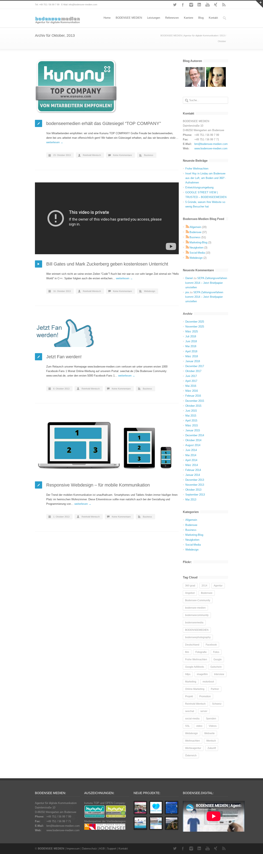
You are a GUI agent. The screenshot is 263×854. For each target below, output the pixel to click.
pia (187, 292)
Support (111, 848)
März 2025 (191, 331)
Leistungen (153, 17)
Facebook (183, 5)
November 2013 (194, 484)
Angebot (190, 593)
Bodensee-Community (197, 600)
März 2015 (191, 425)
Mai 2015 (190, 415)
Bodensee (195, 232)
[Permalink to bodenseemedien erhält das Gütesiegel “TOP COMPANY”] (107, 86)
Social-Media (197, 252)
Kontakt (213, 17)
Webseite (209, 733)
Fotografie (201, 652)
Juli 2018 (190, 336)
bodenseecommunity (197, 615)
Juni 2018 (191, 341)
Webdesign (149, 291)
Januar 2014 (192, 474)
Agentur (218, 585)
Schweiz (216, 703)
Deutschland (192, 644)
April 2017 (191, 380)
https (187, 674)
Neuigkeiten (196, 247)
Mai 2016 (190, 385)
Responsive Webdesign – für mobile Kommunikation (98, 485)
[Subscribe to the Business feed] (187, 237)
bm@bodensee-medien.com (211, 143)
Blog (201, 17)
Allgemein (195, 227)
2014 (204, 585)
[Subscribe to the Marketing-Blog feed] (187, 242)
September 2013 (195, 494)
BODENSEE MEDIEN (129, 17)
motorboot (208, 681)
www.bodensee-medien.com (210, 148)
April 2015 (191, 420)
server (203, 711)
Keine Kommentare (122, 155)
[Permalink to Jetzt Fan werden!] (107, 332)
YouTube (207, 5)
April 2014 (191, 460)
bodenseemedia (194, 622)
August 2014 (192, 445)
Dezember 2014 (194, 435)
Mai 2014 (190, 455)
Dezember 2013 (194, 479)
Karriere (188, 17)
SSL (187, 726)
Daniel (189, 278)
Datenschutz (89, 848)
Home (107, 17)
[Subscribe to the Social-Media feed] (187, 252)
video (199, 726)
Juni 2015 (191, 410)
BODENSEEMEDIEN (197, 629)
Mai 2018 (190, 346)
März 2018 (191, 356)
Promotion (205, 696)
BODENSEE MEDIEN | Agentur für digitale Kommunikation (189, 35)
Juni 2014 (191, 450)
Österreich (191, 755)
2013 (222, 35)
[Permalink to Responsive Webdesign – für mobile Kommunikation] (107, 445)
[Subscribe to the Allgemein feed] (187, 227)
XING (216, 5)
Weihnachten (192, 740)
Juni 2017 (191, 376)
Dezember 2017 (194, 366)
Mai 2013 (190, 499)
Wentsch (211, 740)
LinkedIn (199, 5)
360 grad (190, 585)
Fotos (216, 652)
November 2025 (194, 326)
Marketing (190, 681)
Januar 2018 (192, 361)
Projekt (189, 696)
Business (148, 155)
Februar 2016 (193, 395)
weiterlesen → (54, 142)
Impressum (73, 848)
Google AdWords (194, 666)
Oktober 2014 (193, 440)
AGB (102, 848)
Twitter (175, 5)
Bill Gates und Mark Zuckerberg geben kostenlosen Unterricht (107, 264)
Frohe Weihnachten (196, 168)
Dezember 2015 (194, 400)
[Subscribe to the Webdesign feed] (187, 257)
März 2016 (191, 390)
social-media (192, 718)
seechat (189, 711)
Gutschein (216, 666)
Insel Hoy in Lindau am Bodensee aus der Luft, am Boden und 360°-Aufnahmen (205, 178)
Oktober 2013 (193, 489)
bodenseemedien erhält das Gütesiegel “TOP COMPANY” (103, 123)
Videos (213, 726)
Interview (219, 674)
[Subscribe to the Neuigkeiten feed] (187, 247)
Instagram (191, 5)
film (187, 652)
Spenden (211, 718)
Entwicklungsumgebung (199, 187)
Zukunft (212, 748)
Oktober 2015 (193, 405)
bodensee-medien (195, 607)
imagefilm (202, 674)
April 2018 (191, 351)
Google (217, 659)
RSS (224, 5)
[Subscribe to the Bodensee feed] (187, 232)
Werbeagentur (193, 748)
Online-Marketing (194, 689)
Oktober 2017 (193, 371)
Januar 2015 (192, 430)
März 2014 (191, 465)
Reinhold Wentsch (92, 155)
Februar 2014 (193, 470)
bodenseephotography (198, 637)
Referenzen (172, 17)
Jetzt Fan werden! (64, 356)
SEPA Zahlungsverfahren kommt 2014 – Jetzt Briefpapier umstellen (206, 283)
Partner (215, 689)
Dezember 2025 (194, 321)
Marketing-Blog (198, 242)
